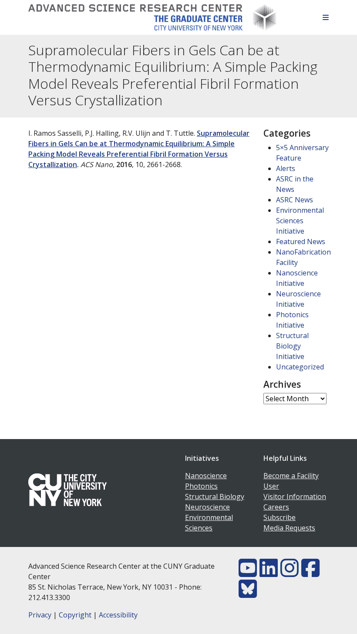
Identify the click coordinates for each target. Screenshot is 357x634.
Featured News (300, 241)
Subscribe (279, 517)
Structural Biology (214, 496)
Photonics (201, 486)
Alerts (285, 168)
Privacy (39, 615)
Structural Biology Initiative (292, 346)
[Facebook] (310, 573)
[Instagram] (289, 573)
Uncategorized (300, 367)
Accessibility (118, 615)
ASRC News (294, 200)
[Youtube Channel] (247, 573)
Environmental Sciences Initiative (300, 220)
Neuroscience (207, 507)
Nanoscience (206, 475)
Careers (276, 507)
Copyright (75, 615)
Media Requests (289, 528)
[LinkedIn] (268, 573)
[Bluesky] (247, 594)
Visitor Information (294, 496)
